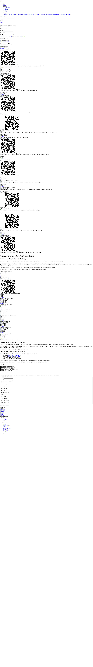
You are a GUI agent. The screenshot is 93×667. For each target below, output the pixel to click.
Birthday (2, 34)
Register (1, 22)
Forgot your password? (4, 23)
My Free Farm (10, 355)
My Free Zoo (10, 356)
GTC (12, 36)
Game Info (2, 66)
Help (3, 12)
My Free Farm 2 (4, 388)
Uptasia (2, 394)
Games (4, 3)
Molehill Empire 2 (4, 398)
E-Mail (1, 30)
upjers (1, 0)
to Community (7, 7)
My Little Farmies (18, 355)
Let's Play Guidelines (6, 425)
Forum (6, 11)
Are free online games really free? (7, 370)
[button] (46, 407)
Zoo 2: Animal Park (17, 356)
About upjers (5, 419)
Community (6, 9)
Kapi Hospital (3, 384)
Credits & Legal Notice (6, 428)
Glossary (4, 424)
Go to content (2, 1)
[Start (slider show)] (12, 25)
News (4, 4)
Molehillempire (4, 396)
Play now (2, 48)
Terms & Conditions (6, 430)
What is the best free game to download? (8, 367)
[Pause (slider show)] (4, 25)
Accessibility (5, 431)
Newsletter (4, 5)
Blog (5, 8)
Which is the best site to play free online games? (9, 369)
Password (2, 18)
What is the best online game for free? (7, 366)
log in (8, 26)
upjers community (4, 402)
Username (2, 16)
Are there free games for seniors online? (8, 368)
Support (4, 426)
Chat (5, 10)
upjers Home (7, 9)
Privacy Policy (22, 36)
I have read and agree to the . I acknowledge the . (13, 36)
